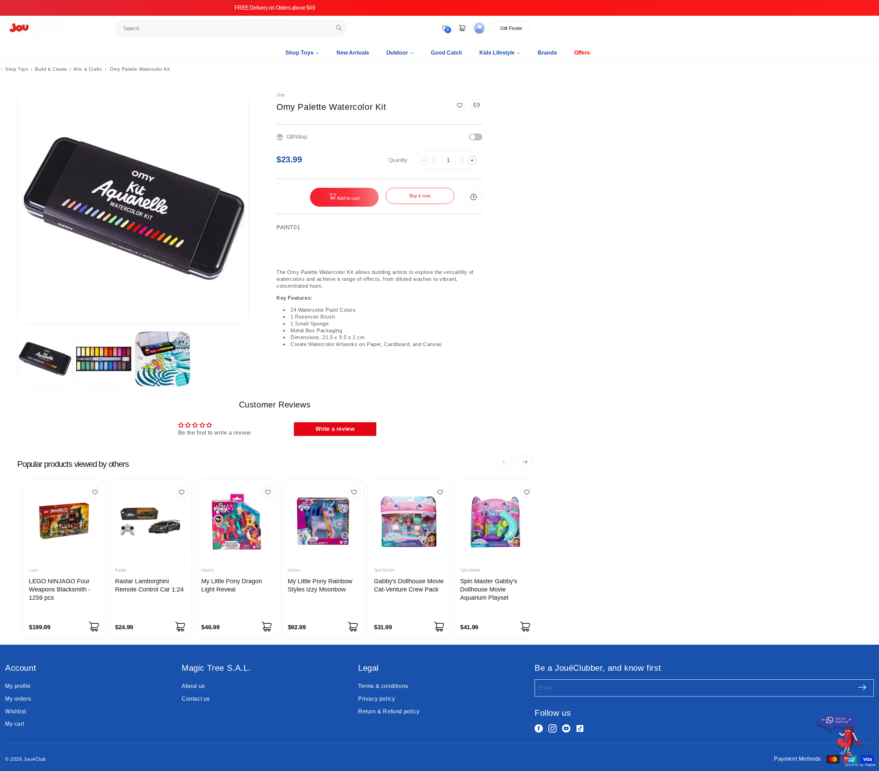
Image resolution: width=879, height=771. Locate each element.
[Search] (338, 27)
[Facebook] (539, 728)
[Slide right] (524, 462)
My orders (18, 699)
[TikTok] (580, 728)
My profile (18, 686)
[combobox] (231, 28)
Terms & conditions (383, 686)
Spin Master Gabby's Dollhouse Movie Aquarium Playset (488, 589)
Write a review (335, 429)
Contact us (196, 699)
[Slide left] (504, 462)
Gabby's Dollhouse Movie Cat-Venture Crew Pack (409, 585)
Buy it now (420, 195)
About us (193, 686)
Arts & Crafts (87, 69)
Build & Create (51, 69)
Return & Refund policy (388, 711)
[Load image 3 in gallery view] (162, 359)
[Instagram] (552, 728)
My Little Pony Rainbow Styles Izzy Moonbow (320, 585)
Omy (280, 95)
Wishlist (15, 711)
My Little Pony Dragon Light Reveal (231, 585)
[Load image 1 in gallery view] (44, 359)
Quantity (397, 160)
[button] (476, 105)
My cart (14, 724)
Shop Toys (16, 69)
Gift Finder (511, 28)
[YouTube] (566, 728)
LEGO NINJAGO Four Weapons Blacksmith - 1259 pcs (59, 589)
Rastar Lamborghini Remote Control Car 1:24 (149, 585)
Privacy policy (376, 699)
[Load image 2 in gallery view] (103, 359)
